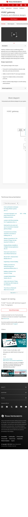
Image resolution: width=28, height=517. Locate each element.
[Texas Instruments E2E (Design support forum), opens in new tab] (21, 407)
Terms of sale (4, 438)
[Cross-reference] (13, 5)
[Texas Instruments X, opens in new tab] (12, 407)
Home (2, 8)
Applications (8, 8)
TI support (15, 324)
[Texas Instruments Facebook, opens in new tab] (7, 407)
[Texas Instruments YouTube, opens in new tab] (26, 407)
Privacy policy (20, 436)
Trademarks (19, 438)
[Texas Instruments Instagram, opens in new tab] (2, 407)
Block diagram (14, 19)
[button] (3, 5)
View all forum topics (14, 310)
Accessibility (4, 436)
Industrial (15, 8)
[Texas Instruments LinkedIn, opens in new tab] (16, 407)
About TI (3, 387)
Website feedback (5, 440)
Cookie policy (12, 436)
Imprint (13, 440)
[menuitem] (8, 5)
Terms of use (12, 438)
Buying (2, 397)
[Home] (14, 2)
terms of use (6, 318)
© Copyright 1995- (6, 444)
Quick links (3, 392)
